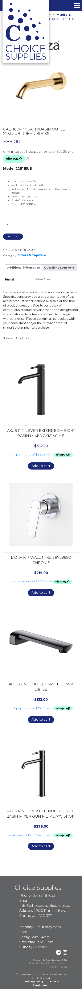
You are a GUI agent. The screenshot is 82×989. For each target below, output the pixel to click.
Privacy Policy (34, 981)
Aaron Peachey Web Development (48, 963)
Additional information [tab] (23, 267)
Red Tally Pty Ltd (58, 966)
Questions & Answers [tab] (59, 267)
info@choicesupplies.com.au (44, 906)
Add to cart (13, 236)
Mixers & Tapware (32, 255)
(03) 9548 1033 (43, 896)
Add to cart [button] (41, 466)
